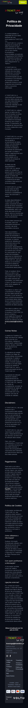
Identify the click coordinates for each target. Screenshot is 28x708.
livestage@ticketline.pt (15, 644)
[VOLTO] (19, 698)
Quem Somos (10, 676)
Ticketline (19, 660)
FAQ (7, 673)
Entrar (23, 2)
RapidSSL (8, 489)
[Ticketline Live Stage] (7, 2)
